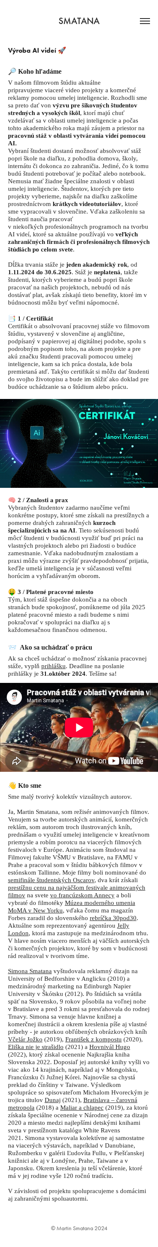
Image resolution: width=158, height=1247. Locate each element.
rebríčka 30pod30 (113, 918)
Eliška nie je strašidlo (36, 1047)
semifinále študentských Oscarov (51, 880)
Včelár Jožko (25, 1039)
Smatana (79, 21)
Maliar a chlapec (82, 1107)
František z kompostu (93, 1039)
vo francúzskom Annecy (82, 895)
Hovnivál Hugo (109, 1047)
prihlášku (53, 666)
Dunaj (53, 1100)
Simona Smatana (30, 971)
